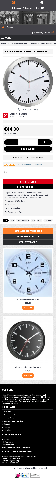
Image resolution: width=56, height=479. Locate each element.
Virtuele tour (9, 430)
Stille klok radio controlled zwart (28, 367)
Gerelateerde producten (28, 231)
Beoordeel (38, 164)
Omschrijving (28, 182)
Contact (7, 424)
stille (12, 220)
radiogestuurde (23, 220)
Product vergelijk (36, 157)
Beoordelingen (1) (28, 187)
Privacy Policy (9, 418)
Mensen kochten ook (28, 237)
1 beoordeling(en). (24, 164)
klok (33, 220)
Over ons (7, 412)
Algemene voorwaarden (13, 421)
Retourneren (8, 442)
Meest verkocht (28, 242)
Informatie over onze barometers (16, 447)
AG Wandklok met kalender (28, 300)
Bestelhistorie (8, 445)
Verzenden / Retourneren (14, 415)
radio (39, 220)
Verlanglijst (19, 157)
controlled (48, 220)
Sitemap (7, 427)
